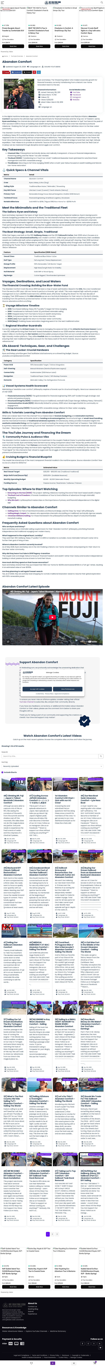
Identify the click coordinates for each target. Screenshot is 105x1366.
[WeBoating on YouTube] (100, 1347)
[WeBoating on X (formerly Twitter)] (94, 1343)
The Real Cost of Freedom (19, 495)
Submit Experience (32, 1312)
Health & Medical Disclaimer (31, 1357)
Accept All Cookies (37, 689)
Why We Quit (13, 500)
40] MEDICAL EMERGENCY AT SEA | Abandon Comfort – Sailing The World (39, 946)
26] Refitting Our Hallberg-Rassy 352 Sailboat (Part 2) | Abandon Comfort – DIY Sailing (90, 1176)
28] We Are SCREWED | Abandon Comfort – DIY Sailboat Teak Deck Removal (39, 1174)
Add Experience (52, 1363)
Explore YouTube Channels (36, 1331)
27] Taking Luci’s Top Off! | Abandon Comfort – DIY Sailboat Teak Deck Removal (65, 1176)
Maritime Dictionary (58, 1331)
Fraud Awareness (50, 1357)
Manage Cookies (76, 1357)
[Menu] (2, 2)
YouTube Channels (17, 56)
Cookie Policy (40, 694)
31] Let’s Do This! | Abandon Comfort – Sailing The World (65, 1098)
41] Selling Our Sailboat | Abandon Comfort (13, 944)
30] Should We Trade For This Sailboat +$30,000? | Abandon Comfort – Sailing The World (91, 1101)
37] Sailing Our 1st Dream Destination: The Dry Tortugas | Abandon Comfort (13, 1023)
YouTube (76, 92)
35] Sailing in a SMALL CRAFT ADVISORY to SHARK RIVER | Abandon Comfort (65, 1023)
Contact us (32, 1306)
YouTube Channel (26, 702)
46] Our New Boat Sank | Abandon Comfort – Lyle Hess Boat (90, 799)
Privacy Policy (49, 694)
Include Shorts (10, 772)
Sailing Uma (13, 511)
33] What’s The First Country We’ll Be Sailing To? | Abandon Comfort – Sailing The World (13, 1101)
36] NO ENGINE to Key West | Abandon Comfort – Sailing (39, 1021)
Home (6, 56)
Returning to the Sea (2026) (20, 493)
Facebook (77, 95)
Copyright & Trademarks (80, 1355)
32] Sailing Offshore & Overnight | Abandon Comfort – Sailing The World (39, 1100)
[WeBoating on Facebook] (82, 1343)
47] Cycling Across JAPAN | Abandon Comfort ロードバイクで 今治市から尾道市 (39, 799)
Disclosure (65, 1355)
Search (5, 752)
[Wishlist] (31, 1363)
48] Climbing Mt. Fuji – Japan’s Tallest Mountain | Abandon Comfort (14, 799)
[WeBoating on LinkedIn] (99, 1343)
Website (76, 100)
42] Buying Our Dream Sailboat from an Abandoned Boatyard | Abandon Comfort (91, 873)
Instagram (76, 97)
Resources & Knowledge (14, 1327)
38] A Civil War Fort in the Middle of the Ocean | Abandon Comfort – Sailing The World (90, 947)
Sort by (5, 762)
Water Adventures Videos (12, 1331)
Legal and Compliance (62, 694)
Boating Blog (33, 1309)
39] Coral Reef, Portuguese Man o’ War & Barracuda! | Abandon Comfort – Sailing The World (65, 947)
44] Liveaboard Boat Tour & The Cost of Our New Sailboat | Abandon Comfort (39, 871)
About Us (32, 1303)
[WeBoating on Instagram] (88, 1343)
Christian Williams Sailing (19, 516)
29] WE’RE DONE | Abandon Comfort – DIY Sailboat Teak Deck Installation (13, 1174)
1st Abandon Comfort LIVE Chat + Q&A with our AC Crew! (64, 799)
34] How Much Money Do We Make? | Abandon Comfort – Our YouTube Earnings (91, 1024)
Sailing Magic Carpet (17, 513)
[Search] (101, 2)
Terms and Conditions (39, 1355)
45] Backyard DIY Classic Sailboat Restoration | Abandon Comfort (13, 871)
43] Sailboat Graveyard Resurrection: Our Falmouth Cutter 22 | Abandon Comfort (65, 873)
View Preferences (67, 689)
